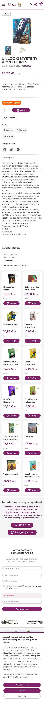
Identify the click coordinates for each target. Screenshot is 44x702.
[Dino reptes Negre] (11, 289)
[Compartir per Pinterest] (18, 149)
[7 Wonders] (32, 439)
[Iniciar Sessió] (36, 5)
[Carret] (40, 5)
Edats (7, 14)
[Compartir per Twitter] (11, 149)
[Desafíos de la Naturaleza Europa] (32, 401)
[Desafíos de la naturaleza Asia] (11, 364)
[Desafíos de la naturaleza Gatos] (32, 476)
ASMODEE (26, 66)
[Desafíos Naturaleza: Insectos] (32, 364)
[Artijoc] (15, 4)
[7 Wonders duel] (11, 476)
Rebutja (22, 691)
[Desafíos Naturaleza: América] (32, 327)
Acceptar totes (22, 685)
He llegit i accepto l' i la (23, 587)
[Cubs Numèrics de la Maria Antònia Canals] (32, 289)
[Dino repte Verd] (11, 327)
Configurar (22, 696)
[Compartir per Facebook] (4, 149)
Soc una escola (12, 581)
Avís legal (27, 586)
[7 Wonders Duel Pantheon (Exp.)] (11, 439)
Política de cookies (21, 677)
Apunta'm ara (22, 609)
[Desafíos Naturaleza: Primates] (11, 401)
